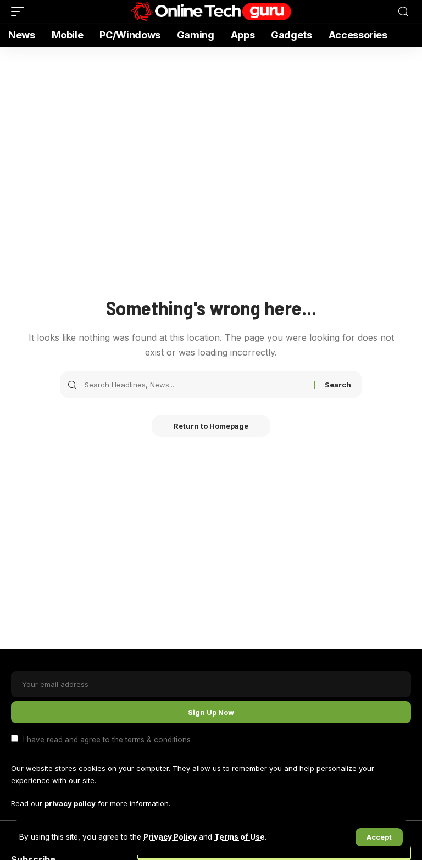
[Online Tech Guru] (211, 12)
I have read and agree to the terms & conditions (107, 739)
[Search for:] (195, 384)
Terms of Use (239, 837)
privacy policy (70, 803)
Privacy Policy (170, 837)
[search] (403, 11)
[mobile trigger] (20, 11)
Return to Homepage (211, 425)
